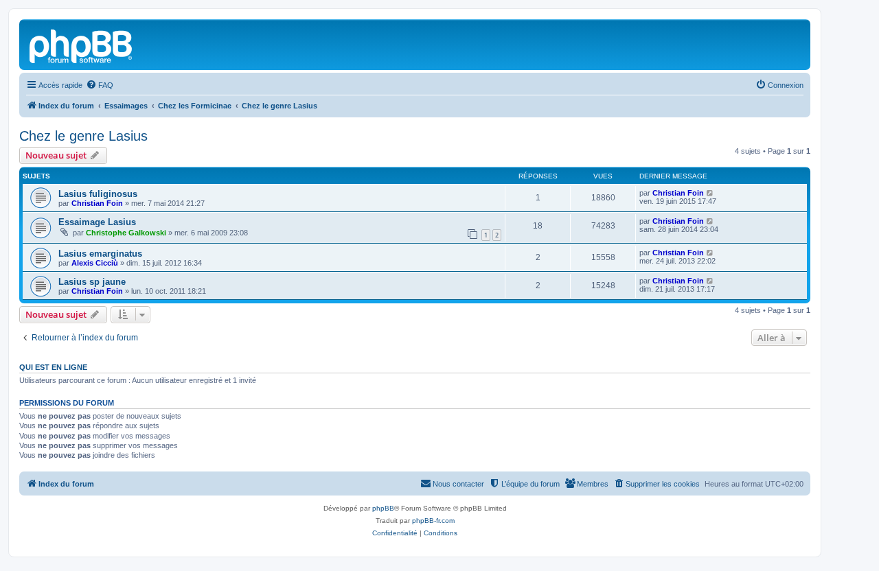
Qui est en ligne (53, 367)
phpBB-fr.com (433, 520)
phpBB (383, 508)
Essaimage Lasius (97, 222)
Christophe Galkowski (126, 233)
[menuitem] (99, 85)
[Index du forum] (82, 45)
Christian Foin (97, 203)
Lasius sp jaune (92, 282)
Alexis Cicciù (94, 263)
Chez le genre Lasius (83, 135)
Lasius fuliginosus (97, 194)
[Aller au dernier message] (710, 193)
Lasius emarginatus (100, 253)
